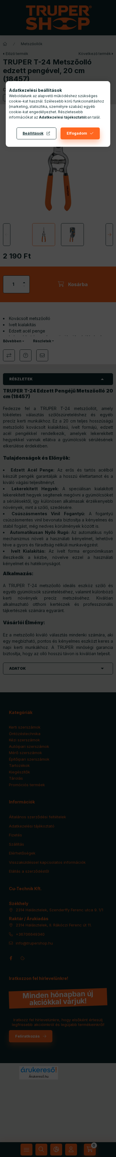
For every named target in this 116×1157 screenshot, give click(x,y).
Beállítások (33, 133)
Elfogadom (77, 133)
